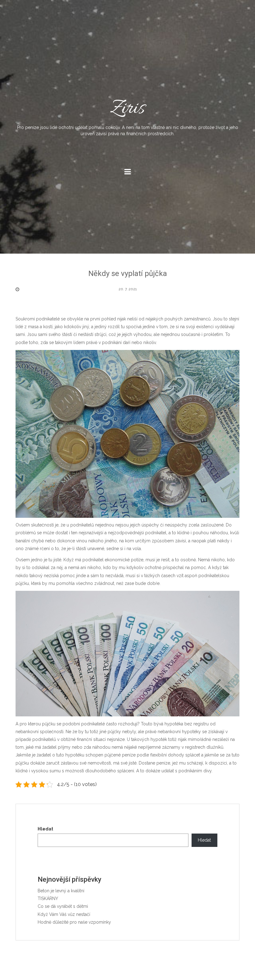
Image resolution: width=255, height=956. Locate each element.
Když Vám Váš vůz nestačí (64, 914)
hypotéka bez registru (187, 723)
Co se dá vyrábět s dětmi (63, 906)
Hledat (45, 828)
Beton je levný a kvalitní (61, 890)
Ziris (127, 115)
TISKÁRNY (48, 898)
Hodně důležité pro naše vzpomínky (74, 922)
